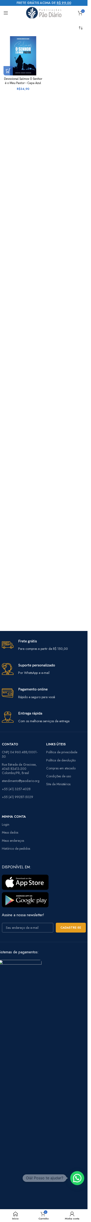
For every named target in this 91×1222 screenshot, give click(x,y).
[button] (8, 70)
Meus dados (10, 832)
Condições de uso (58, 776)
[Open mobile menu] (5, 13)
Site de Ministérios (58, 784)
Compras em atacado (61, 768)
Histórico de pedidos (16, 848)
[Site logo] (43, 12)
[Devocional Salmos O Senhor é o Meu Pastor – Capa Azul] (23, 55)
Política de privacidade (61, 752)
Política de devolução (61, 760)
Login (5, 824)
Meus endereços (13, 840)
